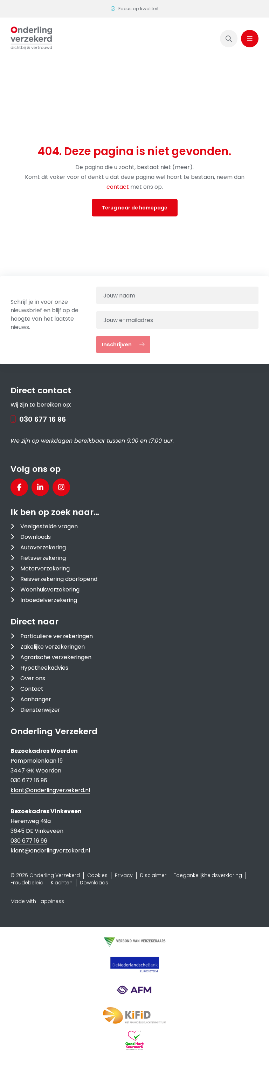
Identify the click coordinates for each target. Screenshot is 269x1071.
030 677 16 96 (42, 419)
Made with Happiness (37, 901)
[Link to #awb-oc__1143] (249, 38)
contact (118, 187)
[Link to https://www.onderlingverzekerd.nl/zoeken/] (228, 38)
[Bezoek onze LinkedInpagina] (40, 487)
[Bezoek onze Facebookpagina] (19, 487)
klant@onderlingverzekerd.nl (50, 790)
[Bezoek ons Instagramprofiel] (61, 487)
